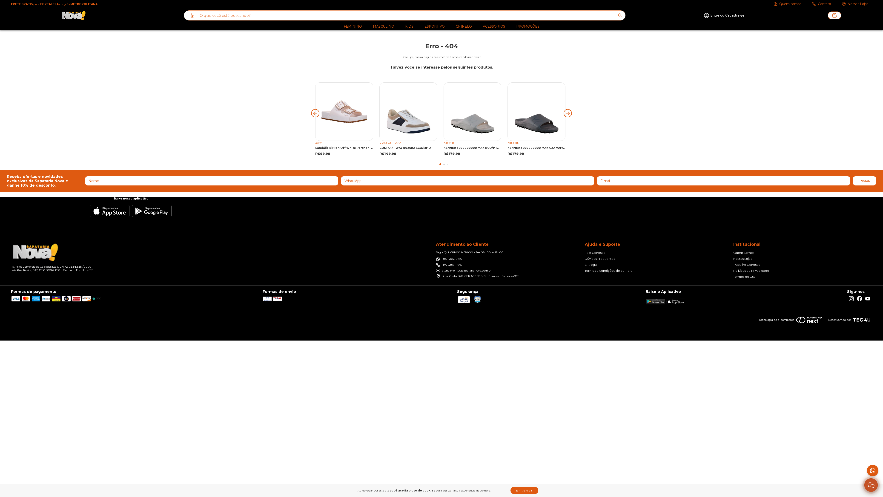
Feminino (353, 26)
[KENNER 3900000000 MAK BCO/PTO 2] (472, 112)
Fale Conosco (595, 252)
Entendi (524, 490)
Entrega (591, 264)
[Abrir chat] (871, 485)
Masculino (383, 26)
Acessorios (494, 26)
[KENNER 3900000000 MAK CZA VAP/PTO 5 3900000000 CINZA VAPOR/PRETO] (536, 112)
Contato (824, 4)
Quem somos (790, 4)
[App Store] (109, 211)
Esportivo (434, 26)
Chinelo (464, 26)
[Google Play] (152, 211)
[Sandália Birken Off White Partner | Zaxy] (344, 112)
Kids (409, 26)
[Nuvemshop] (790, 323)
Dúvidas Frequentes (600, 258)
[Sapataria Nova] (73, 15)
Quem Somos (743, 252)
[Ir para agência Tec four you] (849, 320)
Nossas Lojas (858, 4)
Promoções (527, 26)
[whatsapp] (872, 470)
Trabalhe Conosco (746, 264)
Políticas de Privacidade (751, 270)
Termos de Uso (744, 276)
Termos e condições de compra (608, 270)
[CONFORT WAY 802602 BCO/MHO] (408, 112)
